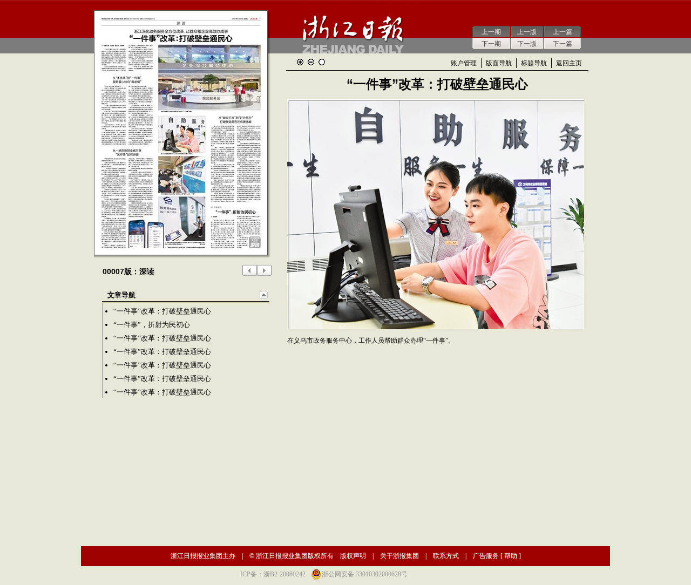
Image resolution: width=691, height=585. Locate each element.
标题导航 (534, 63)
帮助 (510, 556)
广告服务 (486, 556)
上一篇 (562, 32)
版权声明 (353, 556)
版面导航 (499, 63)
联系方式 (446, 556)
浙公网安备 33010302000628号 (365, 574)
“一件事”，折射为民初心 (151, 325)
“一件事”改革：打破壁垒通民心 (162, 311)
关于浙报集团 (399, 556)
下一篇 (562, 43)
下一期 (491, 43)
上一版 (527, 32)
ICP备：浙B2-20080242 (273, 574)
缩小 (311, 62)
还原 (322, 62)
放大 (300, 62)
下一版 (527, 43)
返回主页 (569, 63)
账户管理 (464, 63)
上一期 (491, 32)
